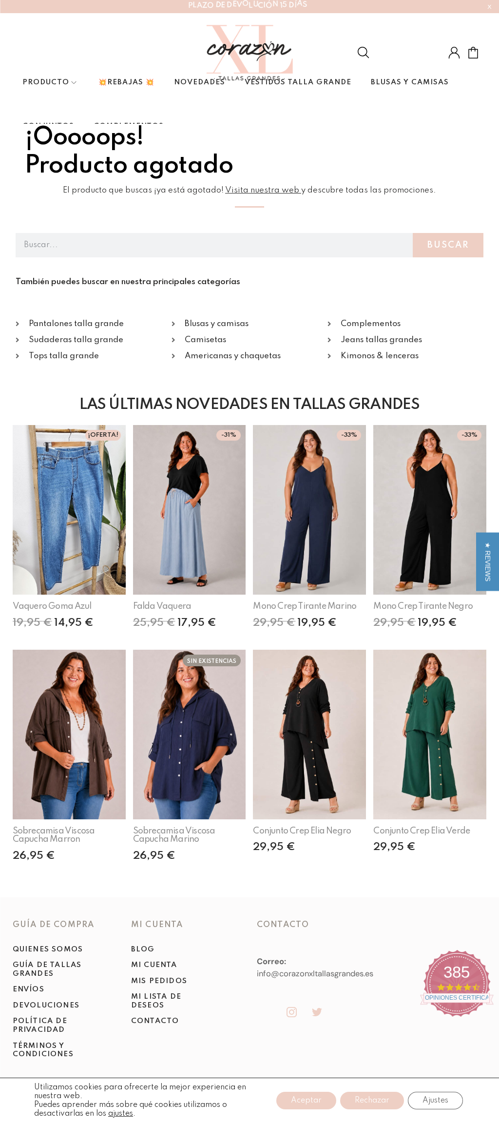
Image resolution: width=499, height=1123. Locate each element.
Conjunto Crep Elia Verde (421, 831)
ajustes (120, 1114)
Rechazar (372, 1100)
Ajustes (435, 1100)
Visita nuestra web (262, 190)
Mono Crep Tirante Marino (304, 606)
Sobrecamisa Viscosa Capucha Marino (174, 835)
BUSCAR (448, 245)
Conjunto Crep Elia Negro (302, 831)
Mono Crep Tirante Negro (423, 606)
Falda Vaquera (162, 606)
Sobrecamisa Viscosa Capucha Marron (54, 835)
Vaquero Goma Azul (52, 606)
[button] (487, 561)
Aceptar (306, 1100)
